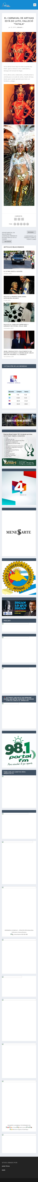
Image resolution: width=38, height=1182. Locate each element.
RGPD (3, 1170)
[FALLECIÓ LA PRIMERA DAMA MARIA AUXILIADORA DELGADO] (19, 285)
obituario (19, 27)
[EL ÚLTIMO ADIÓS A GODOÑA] (19, 260)
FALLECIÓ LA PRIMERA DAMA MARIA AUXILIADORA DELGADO (15, 297)
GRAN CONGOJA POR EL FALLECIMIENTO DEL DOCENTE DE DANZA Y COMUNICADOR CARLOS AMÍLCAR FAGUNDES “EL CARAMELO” (19, 352)
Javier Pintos (6, 1166)
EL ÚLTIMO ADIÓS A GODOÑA (13, 271)
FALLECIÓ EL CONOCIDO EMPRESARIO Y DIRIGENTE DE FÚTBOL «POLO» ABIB (16, 325)
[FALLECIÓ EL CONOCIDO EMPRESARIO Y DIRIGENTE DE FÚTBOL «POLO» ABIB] (19, 312)
